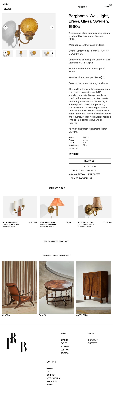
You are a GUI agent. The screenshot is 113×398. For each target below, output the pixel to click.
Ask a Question (77, 174)
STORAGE (65, 347)
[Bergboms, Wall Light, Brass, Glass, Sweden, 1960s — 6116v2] (21, 54)
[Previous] (5, 27)
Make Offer (94, 174)
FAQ (48, 372)
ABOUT (50, 368)
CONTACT (51, 375)
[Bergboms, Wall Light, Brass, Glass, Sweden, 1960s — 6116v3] (34, 54)
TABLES (64, 343)
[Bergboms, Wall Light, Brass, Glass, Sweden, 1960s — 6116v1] (8, 54)
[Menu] (5, 3)
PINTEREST (92, 343)
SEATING (64, 340)
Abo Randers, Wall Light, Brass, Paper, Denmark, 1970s (48, 224)
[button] (103, 6)
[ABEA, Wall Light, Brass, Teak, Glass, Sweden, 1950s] (19, 207)
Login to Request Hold (83, 170)
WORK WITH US (53, 378)
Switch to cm (73, 148)
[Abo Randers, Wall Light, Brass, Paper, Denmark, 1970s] (56, 207)
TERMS (50, 385)
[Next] (52, 27)
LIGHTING (64, 350)
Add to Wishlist (83, 178)
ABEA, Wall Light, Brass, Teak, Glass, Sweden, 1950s (10, 224)
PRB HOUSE (52, 381)
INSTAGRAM (93, 340)
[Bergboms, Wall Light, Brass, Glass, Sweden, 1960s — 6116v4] (47, 54)
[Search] (7, 8)
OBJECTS (64, 353)
